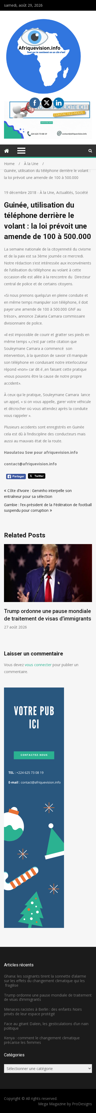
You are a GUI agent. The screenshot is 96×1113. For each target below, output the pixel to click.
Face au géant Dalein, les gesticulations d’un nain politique (46, 1026)
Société (81, 192)
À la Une (47, 192)
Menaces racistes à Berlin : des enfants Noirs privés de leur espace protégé (43, 1011)
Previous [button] (43, 597)
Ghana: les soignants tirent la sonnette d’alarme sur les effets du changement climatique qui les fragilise (45, 981)
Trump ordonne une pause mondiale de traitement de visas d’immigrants (48, 997)
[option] (48, 587)
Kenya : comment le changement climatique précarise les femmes (42, 1040)
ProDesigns (82, 1103)
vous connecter (38, 664)
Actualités (64, 192)
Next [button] (91, 597)
